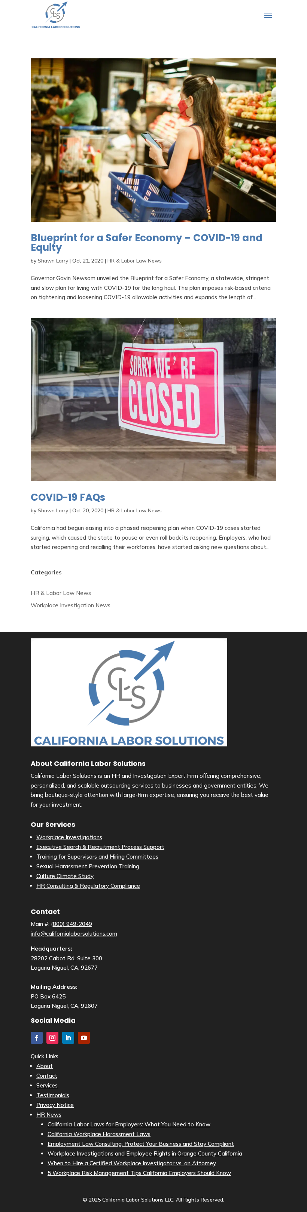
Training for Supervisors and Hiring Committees (97, 856)
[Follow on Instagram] (52, 1038)
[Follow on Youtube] (84, 1038)
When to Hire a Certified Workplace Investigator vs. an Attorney (132, 1163)
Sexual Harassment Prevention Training (87, 866)
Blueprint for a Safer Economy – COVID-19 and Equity (146, 242)
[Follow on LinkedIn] (68, 1038)
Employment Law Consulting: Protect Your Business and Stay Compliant (141, 1143)
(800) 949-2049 (71, 923)
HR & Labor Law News (134, 260)
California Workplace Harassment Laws (99, 1134)
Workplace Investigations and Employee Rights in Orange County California (145, 1153)
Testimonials (52, 1095)
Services (47, 1085)
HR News (48, 1114)
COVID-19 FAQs (68, 497)
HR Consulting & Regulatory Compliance (88, 885)
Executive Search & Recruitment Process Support (100, 846)
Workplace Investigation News (70, 605)
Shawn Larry (53, 260)
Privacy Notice (55, 1104)
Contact (46, 1075)
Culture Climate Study (65, 876)
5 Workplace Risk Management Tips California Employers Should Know (139, 1172)
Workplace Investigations (69, 837)
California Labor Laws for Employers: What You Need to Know (129, 1124)
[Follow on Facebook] (37, 1038)
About (44, 1066)
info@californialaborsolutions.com (74, 933)
